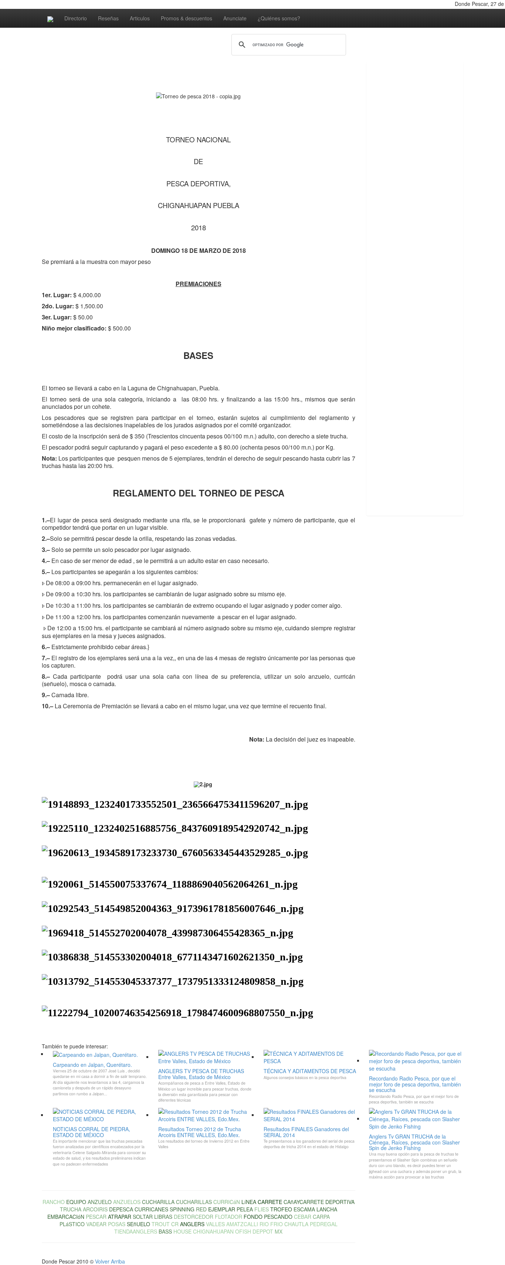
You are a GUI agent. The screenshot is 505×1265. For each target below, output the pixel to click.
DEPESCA (121, 1209)
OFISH (243, 1231)
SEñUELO (138, 1224)
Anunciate (235, 18)
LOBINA (340, 1216)
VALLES (215, 1224)
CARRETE (270, 1201)
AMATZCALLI (242, 1224)
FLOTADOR (228, 1216)
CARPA (321, 1216)
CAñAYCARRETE (304, 1201)
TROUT (161, 1224)
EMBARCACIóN (65, 1216)
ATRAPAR (119, 1216)
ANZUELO (100, 1201)
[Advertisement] (396, 180)
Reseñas (108, 18)
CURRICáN (226, 1201)
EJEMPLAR (221, 1209)
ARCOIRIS (95, 1209)
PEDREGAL (324, 1224)
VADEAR (96, 1224)
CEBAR (302, 1216)
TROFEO (281, 1209)
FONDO (253, 1216)
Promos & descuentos (186, 18)
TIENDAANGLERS (135, 1231)
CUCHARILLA (158, 1201)
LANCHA (326, 1209)
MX (278, 1231)
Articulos (140, 18)
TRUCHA (70, 1209)
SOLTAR (143, 1216)
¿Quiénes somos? (279, 18)
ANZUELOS (126, 1201)
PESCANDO (278, 1216)
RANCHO (54, 1201)
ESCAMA (304, 1209)
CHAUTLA (296, 1224)
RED (201, 1209)
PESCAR (96, 1216)
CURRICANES (151, 1209)
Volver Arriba (110, 1261)
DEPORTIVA (340, 1201)
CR (175, 1224)
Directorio (75, 18)
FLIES (261, 1209)
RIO (264, 1224)
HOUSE (182, 1231)
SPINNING (182, 1209)
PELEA (245, 1209)
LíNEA (248, 1201)
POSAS (116, 1224)
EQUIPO (76, 1201)
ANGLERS (192, 1224)
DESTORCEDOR (193, 1216)
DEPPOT (263, 1231)
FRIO (276, 1224)
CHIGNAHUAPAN (213, 1231)
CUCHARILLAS (194, 1201)
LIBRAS (163, 1216)
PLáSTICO (72, 1224)
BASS (165, 1231)
